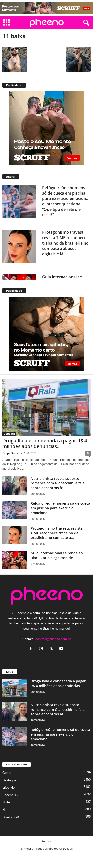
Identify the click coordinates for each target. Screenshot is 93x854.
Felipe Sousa (10, 453)
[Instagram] (42, 649)
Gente (6, 773)
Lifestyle (8, 787)
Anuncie (46, 841)
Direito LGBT (11, 817)
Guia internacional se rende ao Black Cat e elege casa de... (57, 555)
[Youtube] (61, 649)
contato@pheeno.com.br (53, 639)
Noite (6, 802)
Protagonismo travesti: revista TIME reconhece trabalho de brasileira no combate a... (57, 533)
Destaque (9, 433)
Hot (4, 810)
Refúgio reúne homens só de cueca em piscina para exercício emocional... (60, 508)
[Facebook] (32, 649)
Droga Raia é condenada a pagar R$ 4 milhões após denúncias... (44, 443)
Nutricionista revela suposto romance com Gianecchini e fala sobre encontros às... (58, 483)
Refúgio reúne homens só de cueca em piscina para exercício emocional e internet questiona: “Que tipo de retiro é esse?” (65, 201)
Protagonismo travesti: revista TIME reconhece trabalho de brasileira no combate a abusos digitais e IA (65, 243)
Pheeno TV (10, 795)
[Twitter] (52, 649)
